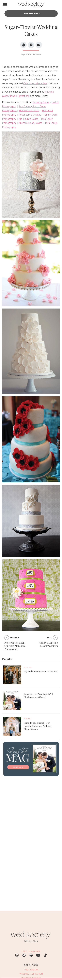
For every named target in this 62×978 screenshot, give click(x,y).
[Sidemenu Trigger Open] (5, 4)
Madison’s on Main (29, 110)
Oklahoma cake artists (35, 83)
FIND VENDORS (31, 13)
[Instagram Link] (16, 955)
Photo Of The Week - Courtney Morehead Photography (15, 646)
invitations (24, 95)
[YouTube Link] (38, 955)
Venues (27, 719)
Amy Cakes (25, 106)
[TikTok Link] (45, 955)
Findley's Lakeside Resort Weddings (48, 644)
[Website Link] (31, 943)
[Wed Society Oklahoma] (31, 5)
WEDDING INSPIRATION (31, 973)
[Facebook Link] (24, 955)
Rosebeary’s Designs (30, 114)
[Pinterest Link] (31, 955)
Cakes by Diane (41, 102)
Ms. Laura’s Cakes (28, 118)
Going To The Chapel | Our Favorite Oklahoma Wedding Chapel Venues (37, 726)
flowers (14, 95)
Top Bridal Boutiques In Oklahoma (40, 671)
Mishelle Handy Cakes (30, 122)
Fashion (27, 667)
